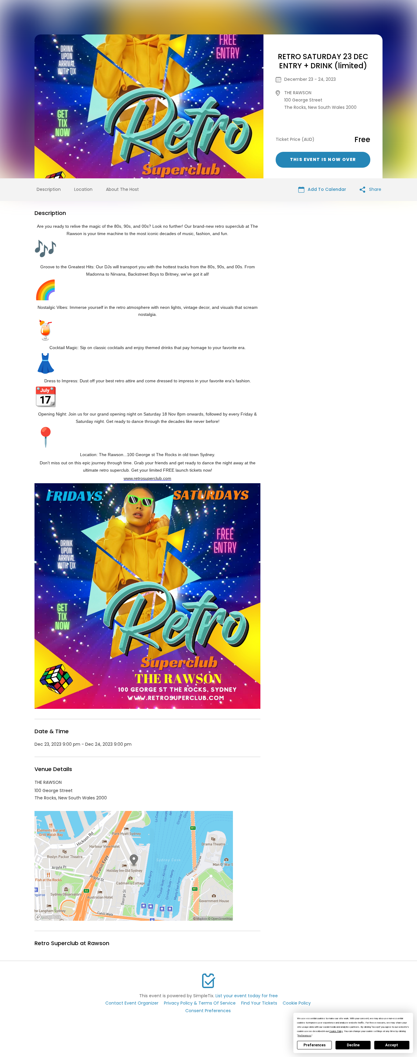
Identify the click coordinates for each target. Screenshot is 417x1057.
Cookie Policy (297, 1003)
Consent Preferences (208, 1011)
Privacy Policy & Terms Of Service (200, 1003)
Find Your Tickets (259, 1003)
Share (374, 189)
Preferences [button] (304, 1035)
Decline (353, 1045)
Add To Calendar (326, 189)
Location (83, 189)
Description (49, 189)
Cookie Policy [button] (336, 1031)
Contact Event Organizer (131, 1003)
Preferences (314, 1045)
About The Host (122, 189)
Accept (391, 1045)
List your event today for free (247, 996)
